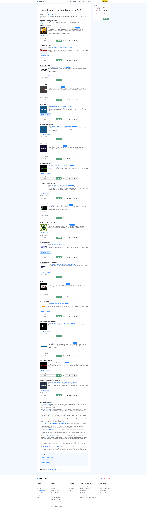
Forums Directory (44, 5)
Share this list (43, 469)
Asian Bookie (46, 418)
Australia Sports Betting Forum (50, 435)
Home (70, 1)
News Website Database (56, 499)
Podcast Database (55, 490)
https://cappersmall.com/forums (58, 283)
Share (41, 14)
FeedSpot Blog (103, 492)
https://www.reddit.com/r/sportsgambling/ (60, 224)
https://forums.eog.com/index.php (58, 106)
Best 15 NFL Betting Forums (47, 459)
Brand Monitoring (84, 486)
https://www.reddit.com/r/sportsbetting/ (60, 185)
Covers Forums (46, 404)
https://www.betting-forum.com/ (58, 67)
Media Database (72, 490)
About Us (39, 486)
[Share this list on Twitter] (46, 14)
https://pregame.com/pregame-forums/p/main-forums (63, 27)
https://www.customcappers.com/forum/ (60, 165)
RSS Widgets (83, 490)
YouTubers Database (55, 497)
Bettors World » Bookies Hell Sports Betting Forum (54, 423)
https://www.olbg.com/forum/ (57, 303)
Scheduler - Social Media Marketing (88, 497)
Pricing (105, 1)
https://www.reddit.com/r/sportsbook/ (59, 205)
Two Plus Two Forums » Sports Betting (52, 446)
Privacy (38, 495)
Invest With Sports (47, 442)
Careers (41, 490)
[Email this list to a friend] (52, 14)
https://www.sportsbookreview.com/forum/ (60, 264)
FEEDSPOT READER (77, 1)
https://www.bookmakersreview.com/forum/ (60, 323)
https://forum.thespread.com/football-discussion (61, 343)
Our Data (39, 488)
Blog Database (54, 488)
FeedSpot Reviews (41, 492)
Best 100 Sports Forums (46, 464)
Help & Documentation (105, 488)
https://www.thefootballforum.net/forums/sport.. (61, 382)
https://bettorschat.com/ (56, 146)
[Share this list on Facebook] (44, 14)
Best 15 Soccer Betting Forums (48, 460)
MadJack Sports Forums (48, 429)
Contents (57, 12)
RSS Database (54, 486)
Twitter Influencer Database (57, 504)
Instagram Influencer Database (57, 501)
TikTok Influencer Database (57, 506)
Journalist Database (55, 495)
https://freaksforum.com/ (56, 244)
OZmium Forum (46, 409)
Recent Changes (103, 490)
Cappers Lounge (47, 414)
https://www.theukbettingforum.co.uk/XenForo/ (61, 126)
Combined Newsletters (85, 488)
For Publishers (72, 486)
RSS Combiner (83, 492)
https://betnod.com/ (55, 86)
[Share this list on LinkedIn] (48, 14)
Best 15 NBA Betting (46, 462)
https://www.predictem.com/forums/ (59, 47)
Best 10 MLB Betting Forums (47, 457)
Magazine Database (55, 492)
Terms (38, 497)
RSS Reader (71, 488)
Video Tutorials (103, 486)
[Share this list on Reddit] (50, 14)
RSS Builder (82, 495)
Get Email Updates (44, 38)
